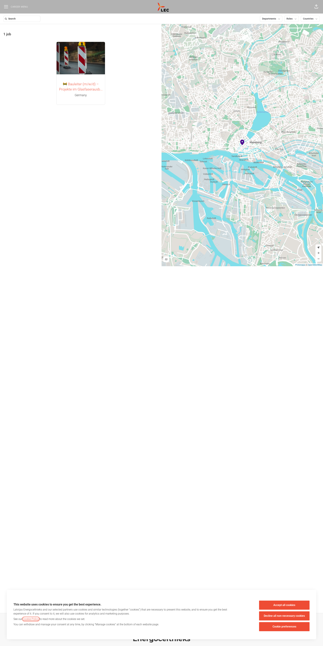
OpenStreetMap (315, 264)
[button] (316, 6)
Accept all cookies (284, 605)
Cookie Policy (31, 619)
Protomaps (300, 264)
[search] (22, 19)
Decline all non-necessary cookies (284, 615)
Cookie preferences (284, 626)
